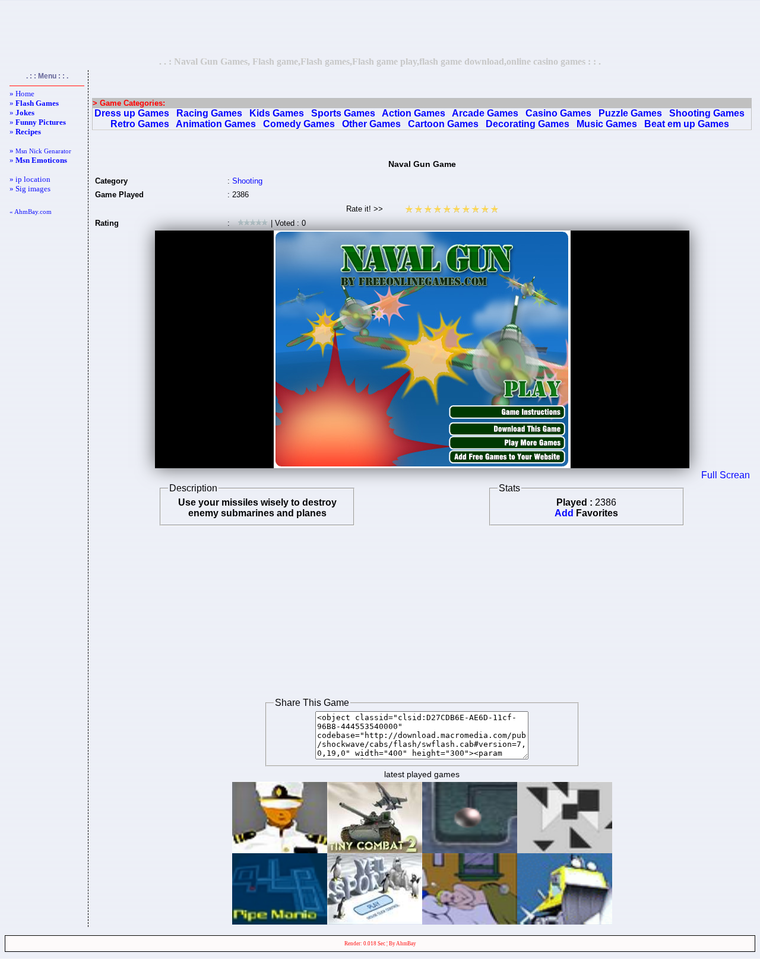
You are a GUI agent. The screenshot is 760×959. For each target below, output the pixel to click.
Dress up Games (131, 113)
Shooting (247, 180)
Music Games (607, 124)
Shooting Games (707, 113)
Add (564, 513)
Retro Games (139, 124)
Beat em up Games (686, 124)
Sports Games (343, 113)
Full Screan (725, 475)
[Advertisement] (380, 28)
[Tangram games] (564, 850)
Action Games (413, 113)
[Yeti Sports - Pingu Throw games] (374, 921)
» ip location (30, 179)
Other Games (371, 124)
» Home (22, 93)
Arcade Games (485, 113)
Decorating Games (527, 124)
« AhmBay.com (31, 211)
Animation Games (216, 124)
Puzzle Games (630, 113)
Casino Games (558, 113)
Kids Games (276, 113)
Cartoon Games (443, 124)
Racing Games (209, 113)
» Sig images (30, 188)
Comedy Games (299, 124)
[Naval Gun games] (279, 850)
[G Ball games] (469, 850)
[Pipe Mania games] (279, 921)
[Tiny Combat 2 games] (374, 850)
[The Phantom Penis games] (469, 921)
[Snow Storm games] (564, 921)
